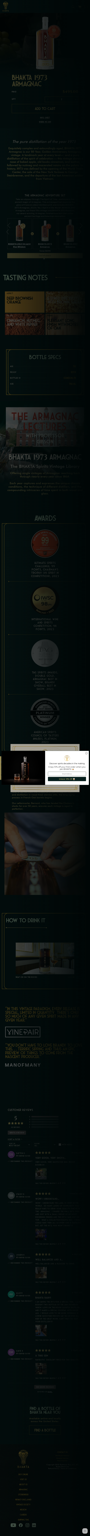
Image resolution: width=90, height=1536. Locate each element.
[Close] (86, 753)
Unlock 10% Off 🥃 (67, 779)
